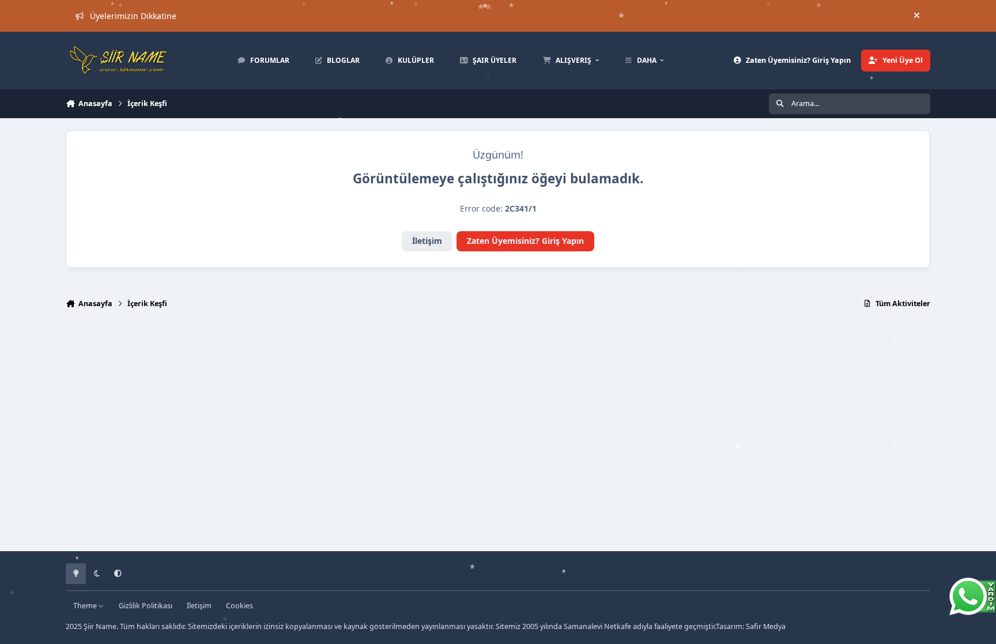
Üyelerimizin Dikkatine (133, 15)
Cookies (239, 606)
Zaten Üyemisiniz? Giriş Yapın (525, 240)
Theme (86, 606)
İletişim (427, 240)
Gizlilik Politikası (145, 606)
